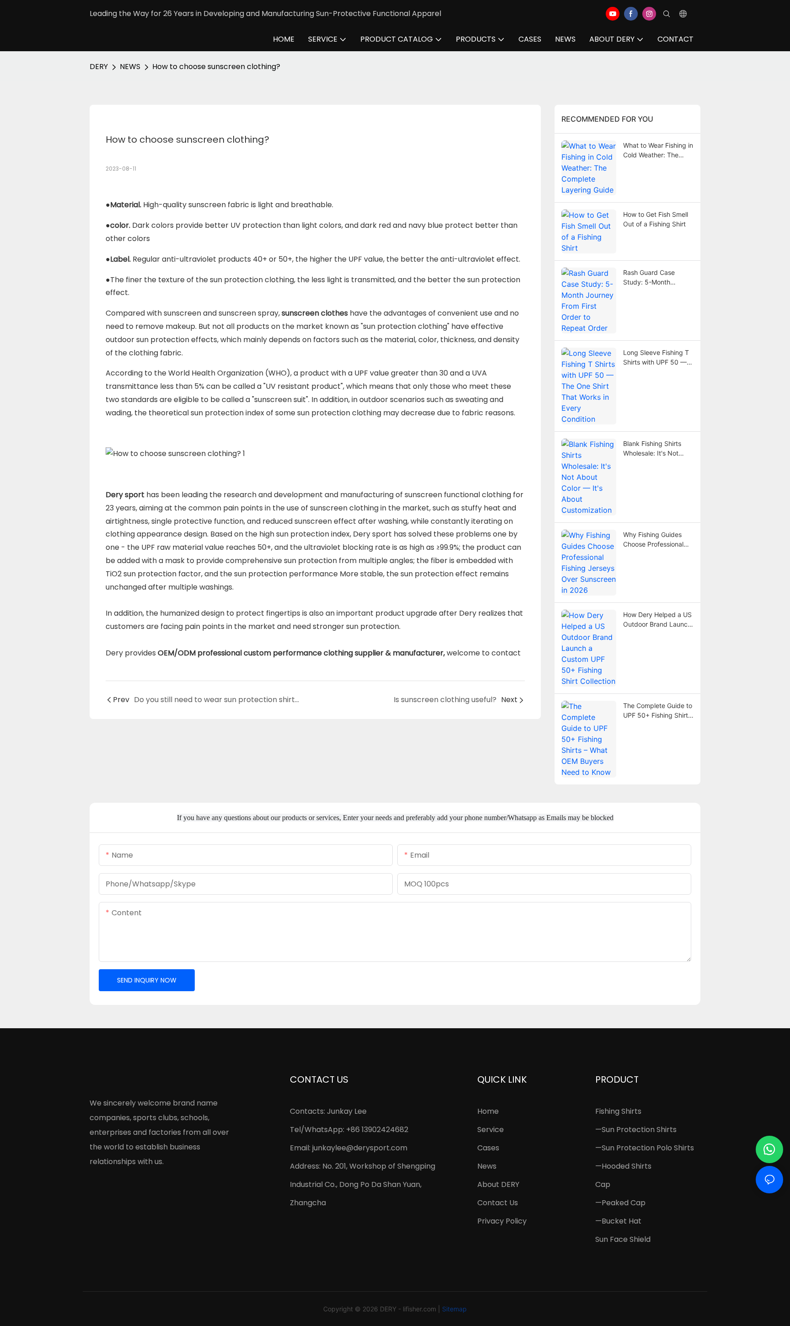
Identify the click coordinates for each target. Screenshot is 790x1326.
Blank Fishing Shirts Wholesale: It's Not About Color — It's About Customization (654, 449)
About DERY (498, 1184)
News (486, 1166)
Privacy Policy (502, 1221)
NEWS (130, 66)
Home (488, 1111)
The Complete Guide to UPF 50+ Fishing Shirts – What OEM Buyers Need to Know (657, 711)
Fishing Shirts (618, 1111)
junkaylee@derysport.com (359, 1148)
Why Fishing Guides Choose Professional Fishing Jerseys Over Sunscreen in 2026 (654, 540)
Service (490, 1129)
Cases (488, 1148)
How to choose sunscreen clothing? (216, 66)
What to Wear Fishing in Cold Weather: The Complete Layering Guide (658, 150)
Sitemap (454, 1309)
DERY (99, 66)
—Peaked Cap (620, 1202)
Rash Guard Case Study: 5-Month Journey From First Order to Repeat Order (657, 277)
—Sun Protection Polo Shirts (644, 1148)
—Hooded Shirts (623, 1166)
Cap (602, 1184)
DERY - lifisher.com (408, 1309)
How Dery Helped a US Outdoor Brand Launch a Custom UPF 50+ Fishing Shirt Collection (657, 620)
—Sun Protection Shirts (636, 1129)
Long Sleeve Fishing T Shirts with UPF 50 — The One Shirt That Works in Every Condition (656, 358)
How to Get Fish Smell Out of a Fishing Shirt (655, 219)
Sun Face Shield (623, 1239)
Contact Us (497, 1202)
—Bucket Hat (618, 1221)
